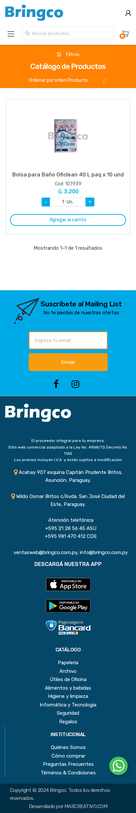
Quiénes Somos (68, 747)
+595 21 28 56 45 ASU (68, 528)
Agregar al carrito (68, 220)
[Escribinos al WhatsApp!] (118, 767)
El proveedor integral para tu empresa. (68, 440)
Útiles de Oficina (68, 679)
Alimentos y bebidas (68, 688)
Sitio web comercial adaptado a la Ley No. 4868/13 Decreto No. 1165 (68, 450)
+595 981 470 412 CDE (68, 536)
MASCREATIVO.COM (85, 806)
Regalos (68, 722)
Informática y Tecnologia (68, 705)
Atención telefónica (68, 520)
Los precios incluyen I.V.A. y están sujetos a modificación (68, 459)
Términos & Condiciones (68, 773)
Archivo (68, 671)
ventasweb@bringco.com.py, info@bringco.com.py (68, 552)
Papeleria (68, 663)
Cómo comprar (68, 756)
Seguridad (68, 713)
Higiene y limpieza (68, 696)
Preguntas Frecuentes (68, 764)
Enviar (68, 362)
